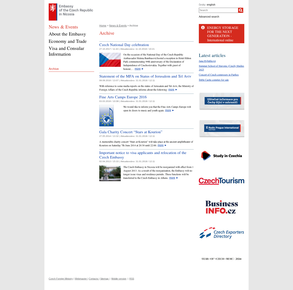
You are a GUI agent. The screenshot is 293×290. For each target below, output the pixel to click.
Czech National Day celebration (124, 44)
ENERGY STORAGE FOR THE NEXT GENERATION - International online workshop (222, 35)
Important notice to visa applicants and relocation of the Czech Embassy (142, 155)
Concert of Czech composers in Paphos (219, 74)
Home (102, 25)
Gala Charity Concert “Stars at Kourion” (130, 131)
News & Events (118, 25)
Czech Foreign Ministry (61, 278)
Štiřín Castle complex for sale (214, 79)
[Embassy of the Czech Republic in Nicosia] (71, 4)
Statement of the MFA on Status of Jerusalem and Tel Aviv (145, 76)
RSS (131, 278)
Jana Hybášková (207, 61)
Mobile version (118, 278)
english (211, 4)
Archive (54, 68)
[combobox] (218, 10)
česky (202, 4)
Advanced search (209, 16)
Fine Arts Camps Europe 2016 (123, 96)
